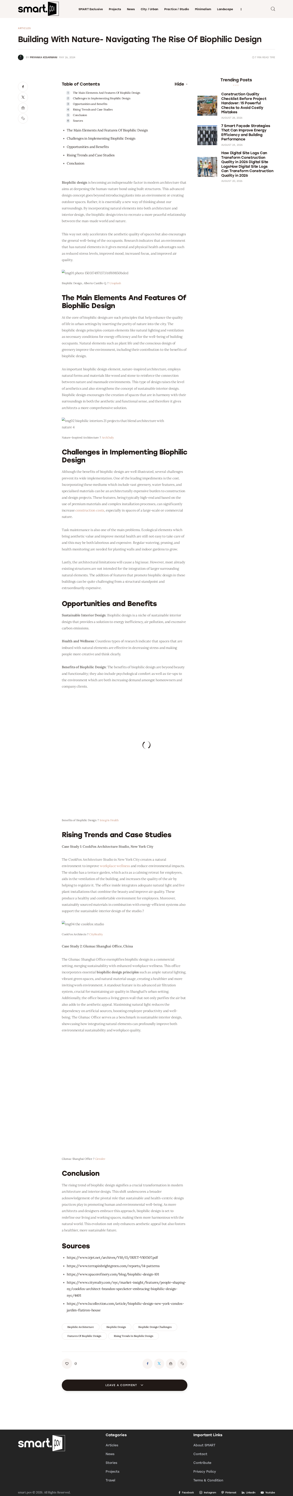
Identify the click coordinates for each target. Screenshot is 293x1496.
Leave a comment (121, 1385)
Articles (24, 28)
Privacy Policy (204, 1471)
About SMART (204, 1445)
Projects (112, 1471)
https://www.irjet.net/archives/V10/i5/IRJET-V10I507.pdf (112, 1257)
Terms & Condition (208, 1480)
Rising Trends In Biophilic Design (133, 1336)
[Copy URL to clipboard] (23, 118)
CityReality (96, 934)
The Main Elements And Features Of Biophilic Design (107, 93)
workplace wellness (115, 866)
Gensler (100, 1159)
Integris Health (109, 820)
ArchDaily (108, 437)
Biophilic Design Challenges (155, 1327)
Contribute (202, 1463)
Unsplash (115, 283)
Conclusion (80, 115)
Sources (78, 120)
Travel (110, 1480)
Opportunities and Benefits (90, 104)
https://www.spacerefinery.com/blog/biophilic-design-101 (113, 1274)
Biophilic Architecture (80, 1327)
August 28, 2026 (231, 117)
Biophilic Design (116, 1327)
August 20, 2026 (231, 181)
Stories (111, 1463)
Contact (200, 1454)
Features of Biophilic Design (84, 1336)
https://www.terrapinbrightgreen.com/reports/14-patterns (113, 1266)
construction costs (89, 510)
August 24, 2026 (232, 145)
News (110, 1454)
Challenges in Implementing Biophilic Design (102, 98)
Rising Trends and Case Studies (93, 109)
